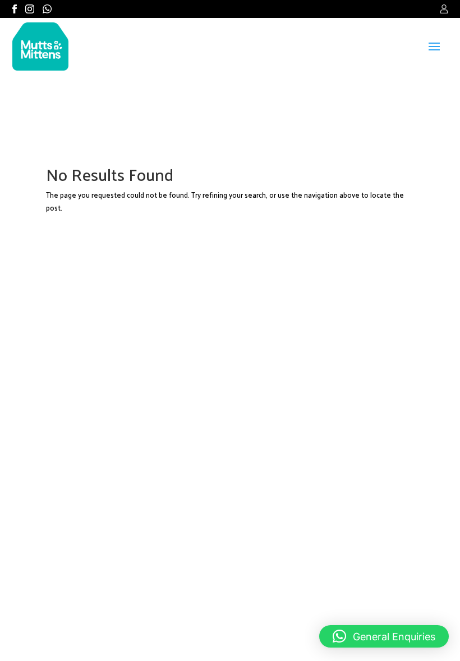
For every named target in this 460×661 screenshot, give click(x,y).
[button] (384, 636)
